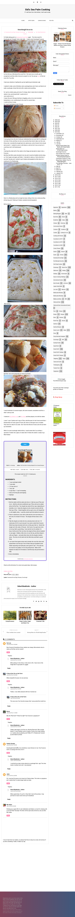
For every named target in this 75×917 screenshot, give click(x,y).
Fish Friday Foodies (57, 264)
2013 (56, 183)
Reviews (61, 317)
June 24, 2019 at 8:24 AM (15, 791)
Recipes (51, 20)
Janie (8, 774)
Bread (63, 216)
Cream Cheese (56, 248)
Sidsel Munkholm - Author (17, 658)
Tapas (64, 358)
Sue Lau (9, 643)
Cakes (63, 220)
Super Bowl (56, 346)
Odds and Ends (56, 302)
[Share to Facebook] (16, 574)
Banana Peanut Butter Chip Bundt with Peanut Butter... (63, 146)
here (38, 76)
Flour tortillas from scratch (63, 153)
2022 (56, 127)
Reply (8, 652)
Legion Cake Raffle (57, 286)
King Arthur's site (13, 416)
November (59, 135)
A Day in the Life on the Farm (14, 673)
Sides (65, 330)
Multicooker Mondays (58, 295)
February (58, 171)
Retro (54, 317)
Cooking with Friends (58, 235)
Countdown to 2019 (58, 242)
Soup (54, 333)
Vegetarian (56, 371)
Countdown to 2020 (58, 245)
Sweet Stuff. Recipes (58, 355)
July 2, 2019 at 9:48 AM (11, 806)
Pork (54, 311)
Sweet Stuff (56, 349)
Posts (56, 105)
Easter (54, 254)
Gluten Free (64, 267)
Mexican (64, 289)
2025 (56, 121)
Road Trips (55, 320)
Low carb (55, 289)
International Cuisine (58, 280)
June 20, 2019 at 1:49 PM (12, 745)
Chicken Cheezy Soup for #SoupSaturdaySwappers (63, 156)
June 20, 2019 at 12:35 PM (15, 726)
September (59, 138)
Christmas (63, 223)
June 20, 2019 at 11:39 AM (12, 712)
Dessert (63, 251)
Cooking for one (64, 232)
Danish (55, 251)
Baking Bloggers (57, 213)
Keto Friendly (56, 283)
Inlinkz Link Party (8, 571)
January (58, 173)
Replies (10, 655)
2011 (56, 187)
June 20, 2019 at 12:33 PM (15, 660)
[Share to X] (15, 574)
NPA (66, 299)
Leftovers (65, 283)
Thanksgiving (56, 364)
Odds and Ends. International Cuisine (61, 305)
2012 (56, 185)
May (57, 166)
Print (25, 444)
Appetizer (55, 207)
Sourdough (22, 32)
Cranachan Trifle (40, 621)
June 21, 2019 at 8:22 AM (15, 760)
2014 (56, 182)
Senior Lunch (56, 330)
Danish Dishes (42, 20)
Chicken (55, 223)
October (58, 137)
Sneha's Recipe (11, 743)
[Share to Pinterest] (18, 574)
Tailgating (55, 358)
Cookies (55, 232)
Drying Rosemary (10, 621)
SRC (63, 339)
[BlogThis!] (13, 574)
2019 (56, 132)
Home (23, 20)
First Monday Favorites (58, 261)
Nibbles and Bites (57, 299)
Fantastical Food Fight (10, 32)
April (57, 168)
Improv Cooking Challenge (59, 276)
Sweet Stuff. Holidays (58, 352)
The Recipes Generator (28, 558)
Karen (8, 711)
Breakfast (55, 220)
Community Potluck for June (63, 158)
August (58, 140)
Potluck (60, 311)
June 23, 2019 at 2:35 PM (12, 775)
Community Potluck (58, 226)
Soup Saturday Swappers (59, 336)
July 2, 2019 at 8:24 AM (15, 698)
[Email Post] (8, 573)
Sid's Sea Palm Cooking (37, 9)
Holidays (55, 273)
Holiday (64, 270)
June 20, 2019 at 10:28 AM (12, 644)
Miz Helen (9, 804)
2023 (56, 125)
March (58, 169)
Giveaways (55, 267)
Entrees (62, 254)
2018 (56, 175)
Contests (55, 229)
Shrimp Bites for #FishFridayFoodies (62, 149)
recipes (59, 421)
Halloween (55, 270)
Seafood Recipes (57, 327)
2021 (56, 128)
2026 (56, 120)
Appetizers (31, 20)
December (59, 133)
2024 (56, 123)
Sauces (63, 320)
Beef (66, 213)
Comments (58, 108)
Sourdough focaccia (61, 152)
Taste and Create (57, 361)
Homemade (64, 273)
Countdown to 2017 (58, 239)
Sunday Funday (57, 342)
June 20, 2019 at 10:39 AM (12, 675)
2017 (56, 176)
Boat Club (55, 216)
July (57, 142)
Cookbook (63, 229)
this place (23, 416)
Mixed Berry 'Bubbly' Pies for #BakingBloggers (63, 160)
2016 (56, 178)
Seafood (55, 323)
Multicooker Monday (58, 292)
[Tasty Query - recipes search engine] (57, 398)
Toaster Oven (56, 368)
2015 (56, 180)
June (57, 144)
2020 (56, 130)
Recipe (55, 314)
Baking (55, 210)
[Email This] (12, 574)
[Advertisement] (25, 855)
